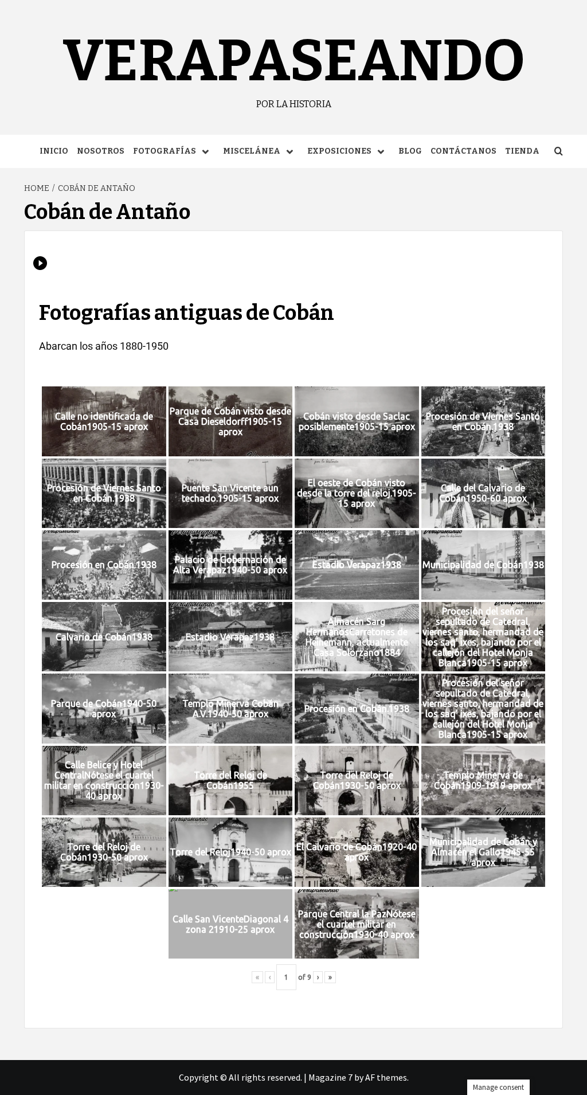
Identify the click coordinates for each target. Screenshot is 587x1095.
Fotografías (164, 151)
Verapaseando (293, 61)
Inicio (54, 151)
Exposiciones (339, 151)
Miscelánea (251, 151)
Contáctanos (463, 151)
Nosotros (100, 151)
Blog (410, 151)
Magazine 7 (330, 1077)
